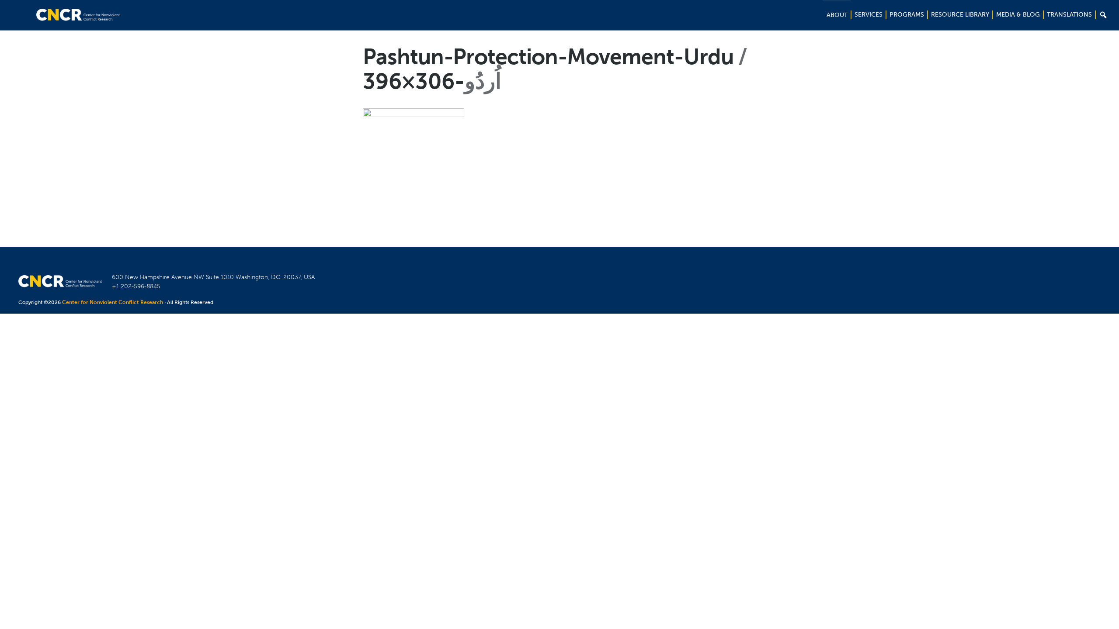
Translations (1069, 14)
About (837, 15)
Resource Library (960, 14)
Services (869, 14)
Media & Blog (1018, 14)
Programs (907, 14)
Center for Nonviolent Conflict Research (112, 302)
